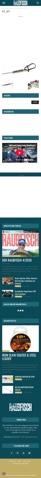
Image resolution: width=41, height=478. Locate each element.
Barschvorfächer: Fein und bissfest (12, 8)
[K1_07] (20, 77)
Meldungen (18, 296)
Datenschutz (26, 461)
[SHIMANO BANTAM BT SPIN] (7, 379)
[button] (3, 3)
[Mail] (23, 453)
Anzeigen (18, 286)
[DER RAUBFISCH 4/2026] (20, 243)
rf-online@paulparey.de (28, 437)
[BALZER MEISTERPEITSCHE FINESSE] (7, 390)
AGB (19, 461)
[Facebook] (12, 453)
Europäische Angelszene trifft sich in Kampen (25, 292)
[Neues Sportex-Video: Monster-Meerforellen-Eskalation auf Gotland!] (7, 281)
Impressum (12, 461)
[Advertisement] (20, 38)
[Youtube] (29, 453)
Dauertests (6, 351)
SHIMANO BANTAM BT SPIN (25, 376)
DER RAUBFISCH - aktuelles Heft (11, 256)
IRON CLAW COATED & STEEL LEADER (19, 357)
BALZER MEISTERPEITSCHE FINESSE (24, 388)
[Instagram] (17, 453)
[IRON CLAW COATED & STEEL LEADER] (20, 338)
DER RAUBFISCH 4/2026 (17, 260)
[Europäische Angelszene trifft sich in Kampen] (7, 294)
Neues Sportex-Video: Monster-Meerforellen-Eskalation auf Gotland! (26, 281)
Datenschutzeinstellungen (20, 463)
